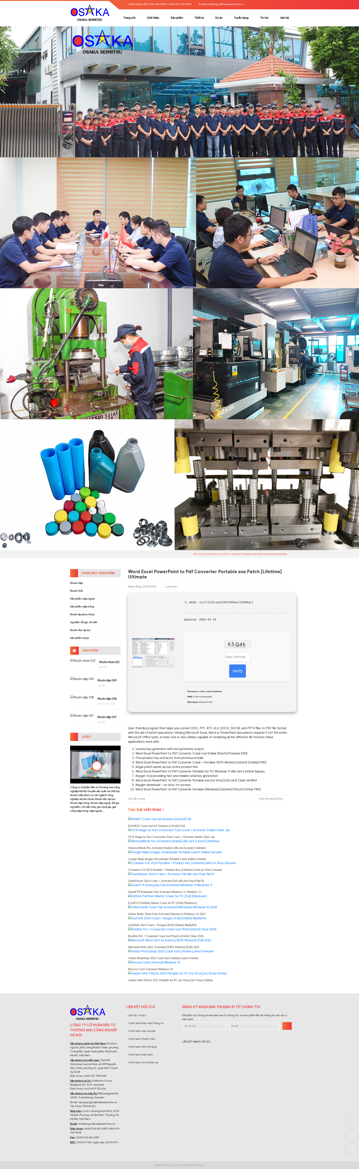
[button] (286, 4)
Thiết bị (199, 17)
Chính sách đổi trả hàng (142, 1046)
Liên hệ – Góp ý (137, 1015)
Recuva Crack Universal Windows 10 (150, 969)
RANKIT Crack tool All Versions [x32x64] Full (156, 825)
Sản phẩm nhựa (79, 638)
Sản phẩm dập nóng (82, 606)
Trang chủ (129, 17)
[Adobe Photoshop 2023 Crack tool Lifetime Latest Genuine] (171, 951)
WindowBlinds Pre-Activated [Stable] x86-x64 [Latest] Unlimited (167, 847)
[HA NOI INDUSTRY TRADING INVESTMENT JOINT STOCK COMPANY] (179, 92)
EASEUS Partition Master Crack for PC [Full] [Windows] (162, 902)
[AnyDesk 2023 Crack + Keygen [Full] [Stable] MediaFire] (167, 918)
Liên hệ (284, 17)
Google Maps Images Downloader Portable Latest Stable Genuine (167, 859)
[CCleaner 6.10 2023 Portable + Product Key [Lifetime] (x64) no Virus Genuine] (182, 863)
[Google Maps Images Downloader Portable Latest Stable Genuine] (175, 852)
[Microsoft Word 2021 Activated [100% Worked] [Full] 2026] (169, 940)
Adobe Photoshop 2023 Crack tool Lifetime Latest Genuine (163, 958)
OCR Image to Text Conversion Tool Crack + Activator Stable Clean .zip (171, 836)
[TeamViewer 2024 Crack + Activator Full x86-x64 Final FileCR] (171, 874)
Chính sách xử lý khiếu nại (143, 1062)
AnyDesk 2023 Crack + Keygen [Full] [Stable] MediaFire (162, 925)
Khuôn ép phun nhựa (82, 614)
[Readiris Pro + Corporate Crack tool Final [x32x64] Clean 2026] (172, 929)
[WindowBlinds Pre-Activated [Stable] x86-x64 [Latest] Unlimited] (173, 841)
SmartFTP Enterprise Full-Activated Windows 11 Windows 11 (165, 891)
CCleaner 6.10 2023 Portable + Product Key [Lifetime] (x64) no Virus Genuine (175, 869)
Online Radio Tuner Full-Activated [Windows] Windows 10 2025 (167, 914)
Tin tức (264, 17)
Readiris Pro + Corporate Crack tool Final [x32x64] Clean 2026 (165, 936)
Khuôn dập (76, 583)
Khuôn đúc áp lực (80, 630)
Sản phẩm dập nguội (82, 598)
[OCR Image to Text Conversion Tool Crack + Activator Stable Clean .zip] (179, 830)
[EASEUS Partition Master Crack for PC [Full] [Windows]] (167, 896)
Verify (238, 670)
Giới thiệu (153, 17)
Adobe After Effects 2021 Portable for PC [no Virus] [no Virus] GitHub (170, 980)
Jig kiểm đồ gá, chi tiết (83, 622)
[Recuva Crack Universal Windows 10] (154, 962)
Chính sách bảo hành (140, 1054)
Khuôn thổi (76, 590)
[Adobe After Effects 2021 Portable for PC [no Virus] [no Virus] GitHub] (177, 973)
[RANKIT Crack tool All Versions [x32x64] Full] (159, 819)
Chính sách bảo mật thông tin (146, 1023)
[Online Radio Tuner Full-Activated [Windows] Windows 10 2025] (172, 907)
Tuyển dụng (241, 17)
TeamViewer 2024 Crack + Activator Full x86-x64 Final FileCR (166, 880)
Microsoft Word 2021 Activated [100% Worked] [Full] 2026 (163, 947)
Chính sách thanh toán (141, 1038)
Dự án (219, 17)
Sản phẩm (177, 17)
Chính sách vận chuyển (142, 1031)
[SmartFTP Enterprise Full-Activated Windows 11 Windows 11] (170, 885)
